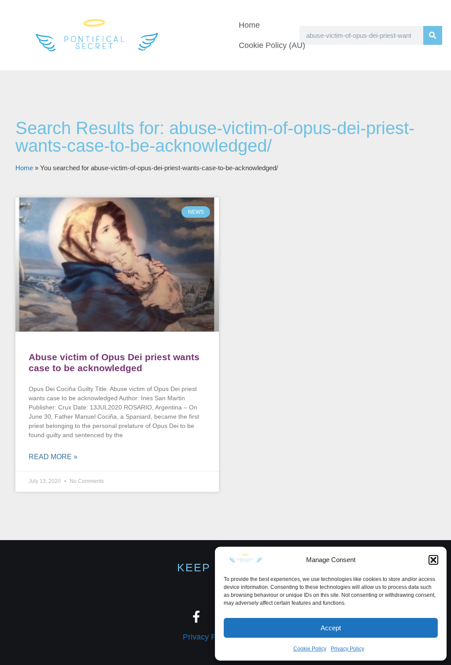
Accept (331, 628)
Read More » (53, 456)
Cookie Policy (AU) (272, 45)
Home (249, 25)
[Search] (432, 35)
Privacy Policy (347, 649)
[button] (433, 559)
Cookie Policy (309, 649)
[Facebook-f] (196, 616)
